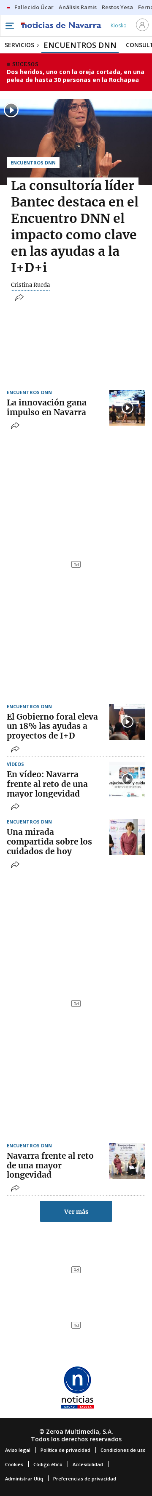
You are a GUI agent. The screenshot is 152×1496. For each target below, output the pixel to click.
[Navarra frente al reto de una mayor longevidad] (127, 1161)
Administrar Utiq (24, 1478)
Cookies (14, 1464)
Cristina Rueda (30, 285)
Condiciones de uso (123, 1450)
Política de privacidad (65, 1450)
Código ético (47, 1464)
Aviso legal (17, 1450)
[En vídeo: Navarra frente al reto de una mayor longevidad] (127, 779)
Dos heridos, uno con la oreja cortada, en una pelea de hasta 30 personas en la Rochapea (75, 76)
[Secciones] (9, 25)
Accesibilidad (88, 1464)
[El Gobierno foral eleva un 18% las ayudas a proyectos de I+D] (127, 722)
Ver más (76, 1211)
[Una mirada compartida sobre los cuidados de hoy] (127, 837)
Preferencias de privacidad (84, 1478)
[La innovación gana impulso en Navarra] (127, 408)
